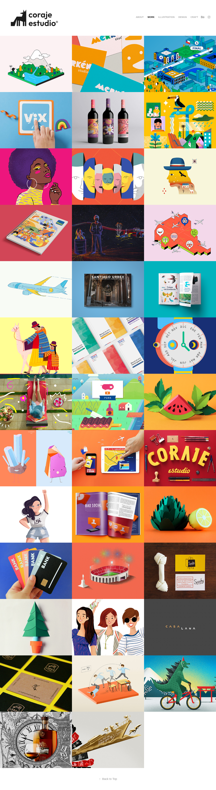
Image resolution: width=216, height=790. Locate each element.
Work (151, 17)
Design (182, 17)
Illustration (166, 17)
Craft (194, 17)
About (140, 17)
